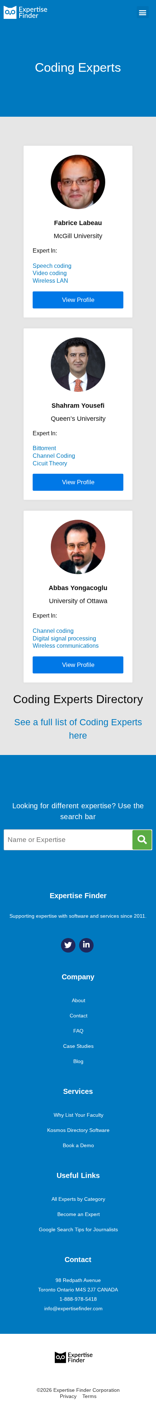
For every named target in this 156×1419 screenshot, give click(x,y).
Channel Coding (54, 456)
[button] (143, 12)
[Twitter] (68, 945)
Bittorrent (44, 448)
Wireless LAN (50, 281)
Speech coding (52, 266)
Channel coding (53, 631)
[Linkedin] (86, 945)
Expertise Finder (78, 896)
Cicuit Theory (50, 463)
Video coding (50, 273)
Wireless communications (66, 646)
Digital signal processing (64, 638)
